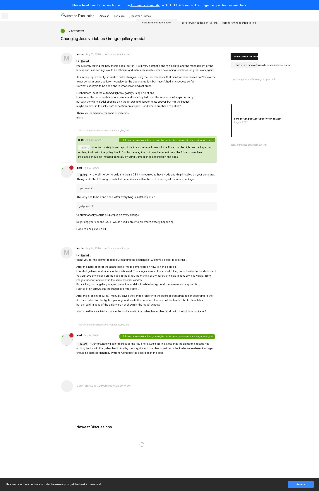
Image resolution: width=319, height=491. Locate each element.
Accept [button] (300, 484)
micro (85, 147)
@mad (84, 61)
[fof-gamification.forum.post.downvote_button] (166, 125)
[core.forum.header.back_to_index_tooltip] (4, 16)
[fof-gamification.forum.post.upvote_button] (158, 125)
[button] (102, 484)
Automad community (145, 5)
